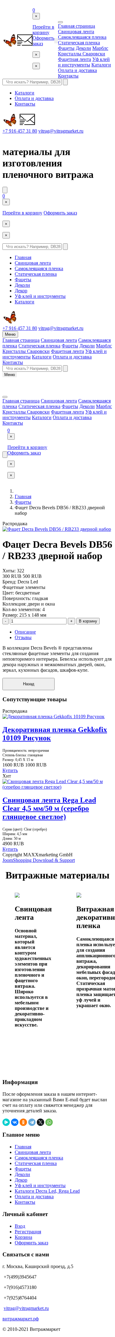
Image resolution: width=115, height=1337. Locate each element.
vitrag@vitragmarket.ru (60, 131)
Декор (21, 290)
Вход (20, 1226)
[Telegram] (32, 1122)
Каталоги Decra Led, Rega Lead (47, 1191)
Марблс (100, 48)
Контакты (68, 75)
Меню (10, 334)
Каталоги (101, 64)
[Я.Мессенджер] (6, 1122)
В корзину (88, 621)
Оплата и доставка (77, 70)
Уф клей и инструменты (84, 62)
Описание (25, 631)
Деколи (83, 48)
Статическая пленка (79, 42)
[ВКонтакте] (14, 1122)
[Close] (60, 22)
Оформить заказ (60, 212)
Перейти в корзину (43, 29)
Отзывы (23, 637)
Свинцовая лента (76, 31)
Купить (10, 770)
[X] (40, 1122)
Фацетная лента (74, 59)
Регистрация (28, 1231)
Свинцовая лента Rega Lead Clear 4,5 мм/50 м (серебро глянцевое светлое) (49, 808)
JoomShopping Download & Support (38, 860)
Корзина (23, 1237)
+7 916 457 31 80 (19, 131)
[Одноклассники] (23, 1122)
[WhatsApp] (49, 1122)
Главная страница (76, 26)
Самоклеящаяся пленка (82, 37)
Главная (23, 257)
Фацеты (66, 48)
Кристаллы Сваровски (81, 53)
